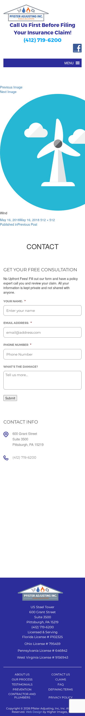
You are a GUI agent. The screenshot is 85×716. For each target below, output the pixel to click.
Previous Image (11, 87)
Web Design (34, 711)
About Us (22, 674)
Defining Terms (60, 689)
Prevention (22, 689)
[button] (69, 63)
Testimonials (22, 684)
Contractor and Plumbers (22, 695)
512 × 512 (47, 219)
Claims (60, 679)
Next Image (8, 91)
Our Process (22, 679)
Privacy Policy (61, 697)
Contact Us (60, 674)
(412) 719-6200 (42, 40)
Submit (10, 398)
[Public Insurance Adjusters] (42, 13)
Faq (61, 684)
